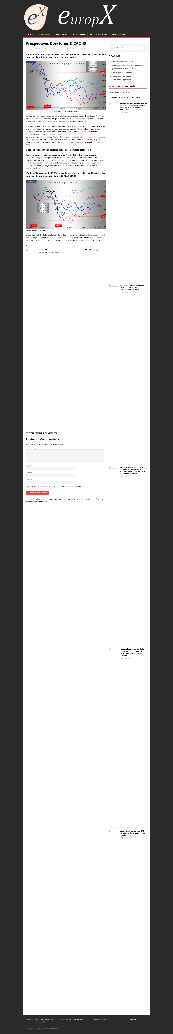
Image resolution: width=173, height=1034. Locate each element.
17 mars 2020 (32, 49)
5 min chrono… (61, 35)
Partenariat (79, 35)
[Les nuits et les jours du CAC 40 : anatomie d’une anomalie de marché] (113, 1005)
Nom (28, 466)
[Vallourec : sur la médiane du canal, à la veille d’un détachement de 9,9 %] (113, 460)
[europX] (86, 31)
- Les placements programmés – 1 (121, 80)
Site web (29, 480)
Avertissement (119, 35)
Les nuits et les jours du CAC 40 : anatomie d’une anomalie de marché (133, 833)
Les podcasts (44, 35)
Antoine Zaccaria (45, 49)
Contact (133, 1019)
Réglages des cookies (102, 1019)
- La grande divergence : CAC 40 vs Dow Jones (126, 65)
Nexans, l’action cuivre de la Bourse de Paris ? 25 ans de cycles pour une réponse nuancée (132, 652)
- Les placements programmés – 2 (121, 76)
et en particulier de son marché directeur (87, 137)
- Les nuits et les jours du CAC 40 (121, 61)
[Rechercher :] (128, 48)
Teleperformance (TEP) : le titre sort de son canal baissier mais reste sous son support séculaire (133, 106)
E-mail (28, 473)
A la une (29, 35)
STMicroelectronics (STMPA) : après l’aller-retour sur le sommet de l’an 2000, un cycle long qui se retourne (132, 470)
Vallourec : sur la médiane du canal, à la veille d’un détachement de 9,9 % (132, 287)
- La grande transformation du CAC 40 (122, 69)
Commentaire (31, 448)
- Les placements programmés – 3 (121, 72)
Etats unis (63, 49)
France (69, 49)
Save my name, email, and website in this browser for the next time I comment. (58, 486)
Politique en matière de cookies (71, 1019)
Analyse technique (98, 35)
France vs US (77, 49)
